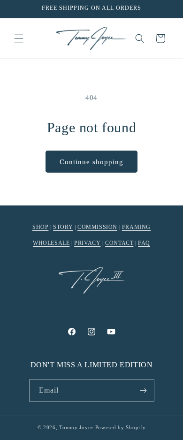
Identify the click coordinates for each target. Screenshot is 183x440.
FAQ (144, 243)
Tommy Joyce (76, 427)
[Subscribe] (143, 390)
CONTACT (119, 243)
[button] (18, 38)
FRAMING (136, 227)
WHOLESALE (51, 243)
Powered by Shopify (120, 427)
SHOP (40, 227)
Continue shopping (91, 162)
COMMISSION (97, 227)
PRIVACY (87, 243)
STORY (63, 227)
